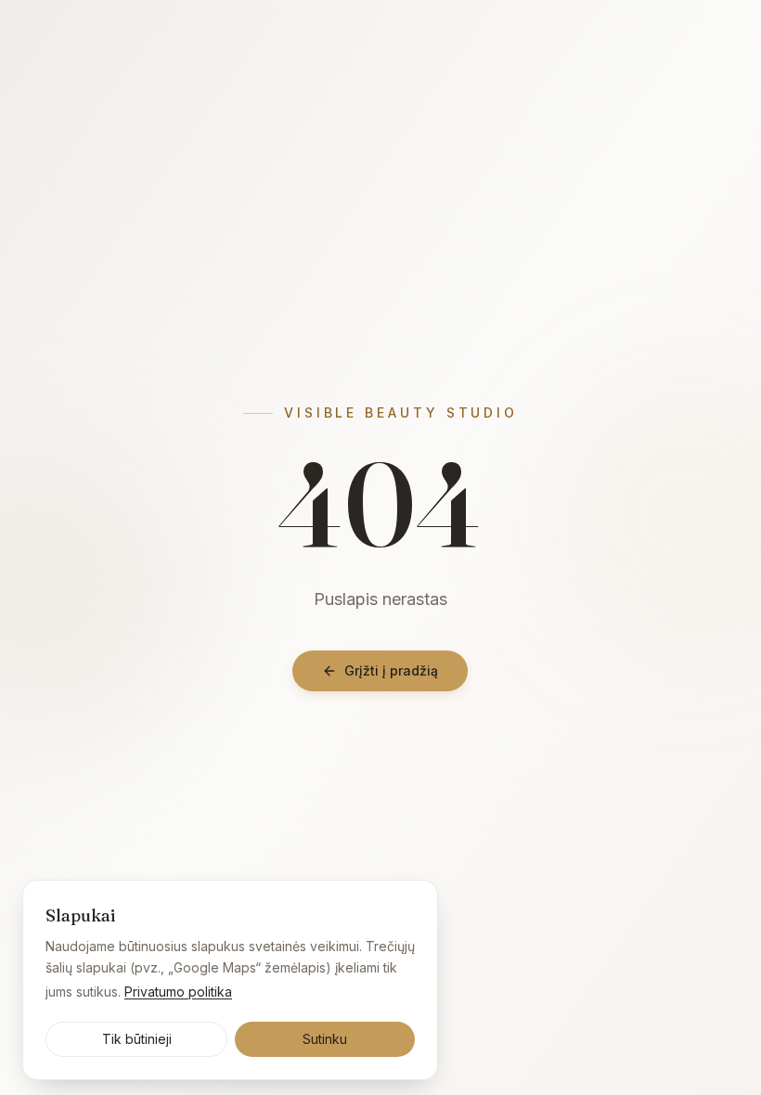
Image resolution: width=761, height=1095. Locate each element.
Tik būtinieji (137, 1039)
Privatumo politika (178, 991)
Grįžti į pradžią (391, 670)
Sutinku (325, 1039)
